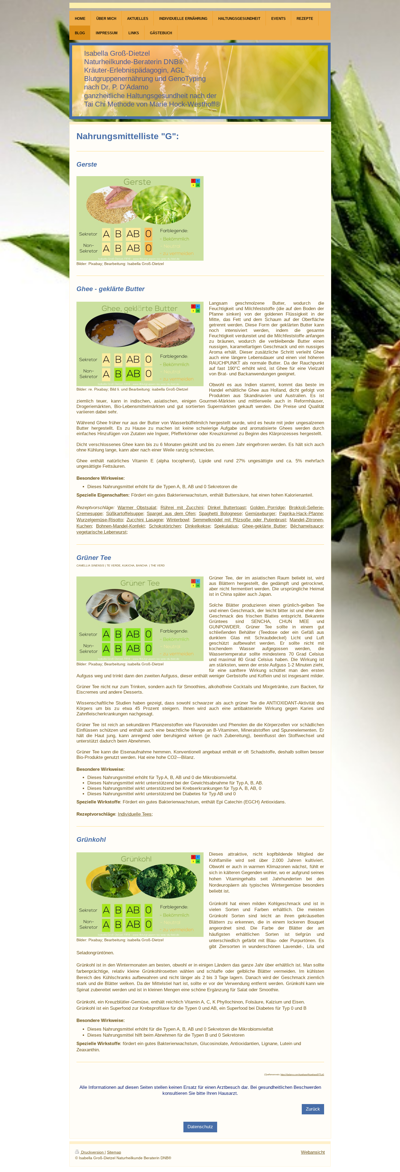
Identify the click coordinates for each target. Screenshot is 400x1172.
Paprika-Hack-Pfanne (301, 513)
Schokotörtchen (165, 526)
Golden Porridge (267, 507)
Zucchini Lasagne (145, 519)
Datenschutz (200, 1126)
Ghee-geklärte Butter (264, 526)
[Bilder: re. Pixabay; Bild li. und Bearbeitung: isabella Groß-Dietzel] (140, 344)
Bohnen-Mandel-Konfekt (120, 526)
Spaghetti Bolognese (220, 513)
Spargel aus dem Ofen (171, 513)
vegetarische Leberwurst (101, 532)
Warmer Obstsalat (137, 507)
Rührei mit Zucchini (182, 507)
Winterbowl (178, 519)
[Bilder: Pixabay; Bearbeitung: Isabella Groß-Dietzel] (140, 218)
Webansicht (313, 1152)
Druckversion (92, 1152)
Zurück (313, 1109)
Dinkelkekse (197, 526)
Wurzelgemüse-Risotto (99, 519)
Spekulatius (226, 526)
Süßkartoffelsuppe (124, 513)
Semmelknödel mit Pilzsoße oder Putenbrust (239, 519)
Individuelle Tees (135, 814)
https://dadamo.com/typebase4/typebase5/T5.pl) (302, 1074)
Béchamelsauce (306, 526)
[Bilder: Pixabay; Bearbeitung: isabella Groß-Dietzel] (140, 618)
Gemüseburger (260, 513)
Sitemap (114, 1152)
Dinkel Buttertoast (227, 507)
